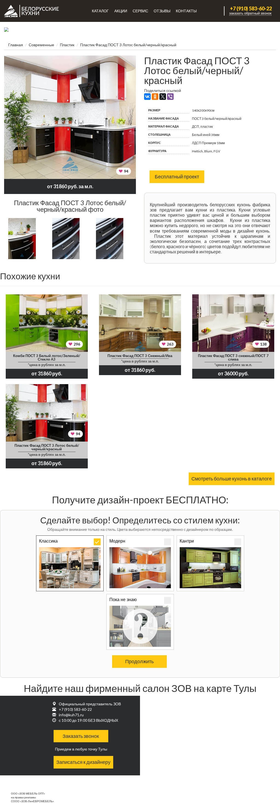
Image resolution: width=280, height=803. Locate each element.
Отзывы (162, 10)
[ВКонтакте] (147, 96)
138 (263, 344)
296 (77, 344)
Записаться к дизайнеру (83, 762)
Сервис (140, 10)
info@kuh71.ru (71, 714)
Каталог (100, 10)
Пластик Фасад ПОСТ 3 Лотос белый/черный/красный (46, 447)
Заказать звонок (81, 736)
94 (126, 171)
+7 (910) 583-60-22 (251, 8)
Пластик (67, 44)
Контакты (186, 10)
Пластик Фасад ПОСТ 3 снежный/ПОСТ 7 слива (233, 357)
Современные (41, 44)
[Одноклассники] (155, 96)
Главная (15, 44)
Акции (120, 10)
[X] (162, 96)
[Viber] (170, 96)
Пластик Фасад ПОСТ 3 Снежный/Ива (139, 355)
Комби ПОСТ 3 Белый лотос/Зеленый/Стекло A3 (46, 357)
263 (170, 344)
